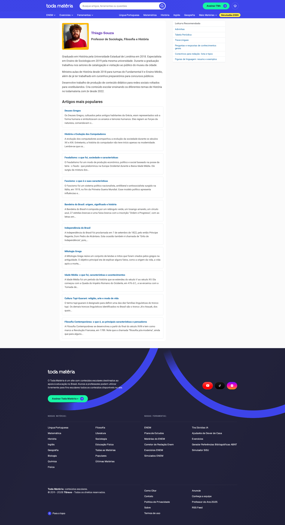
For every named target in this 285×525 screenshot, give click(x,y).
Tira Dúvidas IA (200, 427)
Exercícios (197, 438)
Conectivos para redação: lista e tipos (194, 54)
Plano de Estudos (154, 433)
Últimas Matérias (104, 461)
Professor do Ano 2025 (204, 501)
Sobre (147, 507)
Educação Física (104, 444)
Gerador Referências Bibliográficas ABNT (214, 444)
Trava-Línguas (182, 40)
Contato (148, 496)
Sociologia (101, 438)
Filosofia (100, 427)
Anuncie (196, 490)
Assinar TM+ (214, 5)
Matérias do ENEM (154, 438)
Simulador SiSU (200, 450)
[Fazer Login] (235, 6)
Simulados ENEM (153, 455)
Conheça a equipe (201, 496)
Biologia (52, 455)
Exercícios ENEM (153, 450)
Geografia (53, 450)
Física (51, 467)
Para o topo (59, 513)
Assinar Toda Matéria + (65, 398)
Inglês (51, 444)
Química (52, 461)
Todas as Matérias (105, 450)
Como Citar (150, 490)
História (52, 438)
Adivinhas (180, 29)
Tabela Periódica (183, 34)
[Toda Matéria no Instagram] (232, 385)
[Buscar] (162, 6)
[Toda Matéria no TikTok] (220, 385)
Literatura (100, 433)
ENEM (147, 427)
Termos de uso (152, 513)
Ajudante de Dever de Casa (207, 433)
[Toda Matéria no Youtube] (207, 385)
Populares (101, 455)
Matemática (54, 433)
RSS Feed (197, 507)
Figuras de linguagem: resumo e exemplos (196, 59)
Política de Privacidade (157, 501)
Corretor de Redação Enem (159, 444)
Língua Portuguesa (58, 427)
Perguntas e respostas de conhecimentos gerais (195, 47)
